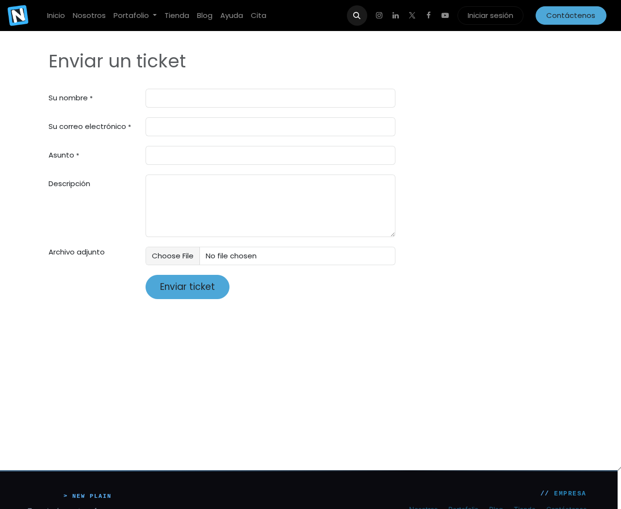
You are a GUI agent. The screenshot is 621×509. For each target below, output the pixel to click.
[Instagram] (379, 15)
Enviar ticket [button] (187, 286)
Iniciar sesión (490, 15)
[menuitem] (56, 15)
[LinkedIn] (396, 15)
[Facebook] (429, 15)
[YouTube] (445, 15)
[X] (412, 15)
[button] (357, 15)
